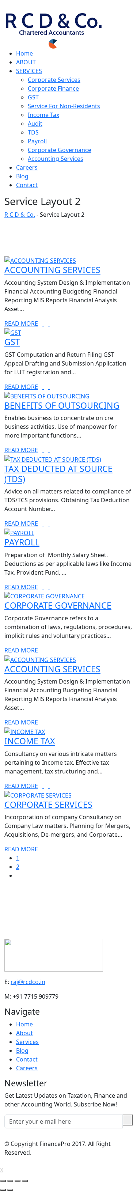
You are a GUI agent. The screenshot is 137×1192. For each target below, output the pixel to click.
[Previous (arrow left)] (3, 1190)
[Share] (10, 1181)
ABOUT (26, 62)
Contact (27, 185)
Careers (27, 167)
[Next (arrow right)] (10, 1190)
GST (33, 97)
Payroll (37, 141)
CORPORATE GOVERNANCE (57, 605)
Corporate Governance (59, 150)
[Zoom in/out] (25, 1181)
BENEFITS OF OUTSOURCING (61, 405)
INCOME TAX (29, 741)
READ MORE (21, 323)
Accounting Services (55, 159)
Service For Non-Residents (64, 106)
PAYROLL (21, 542)
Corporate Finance (53, 88)
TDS (33, 132)
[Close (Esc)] (3, 1181)
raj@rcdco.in (28, 982)
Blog (22, 176)
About (24, 1033)
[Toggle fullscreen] (17, 1181)
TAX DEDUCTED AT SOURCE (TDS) (58, 474)
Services (27, 1042)
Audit (35, 124)
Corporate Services (54, 80)
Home (24, 53)
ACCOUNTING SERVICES (52, 270)
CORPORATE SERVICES (48, 804)
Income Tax (43, 115)
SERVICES (29, 71)
